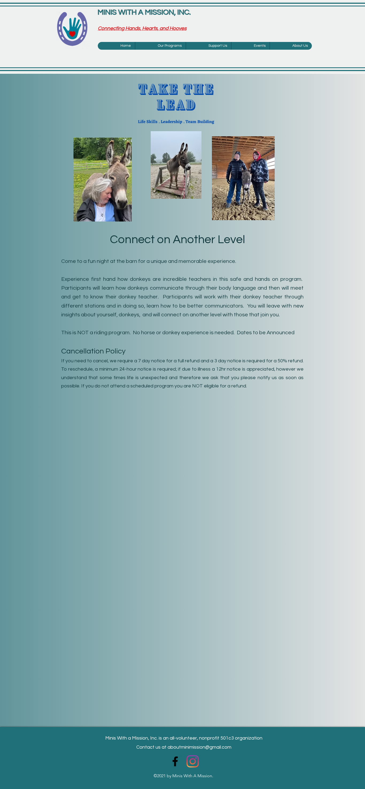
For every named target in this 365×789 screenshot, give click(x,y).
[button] (160, 46)
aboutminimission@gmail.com (199, 747)
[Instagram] (192, 761)
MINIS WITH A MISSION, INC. (144, 12)
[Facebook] (175, 761)
